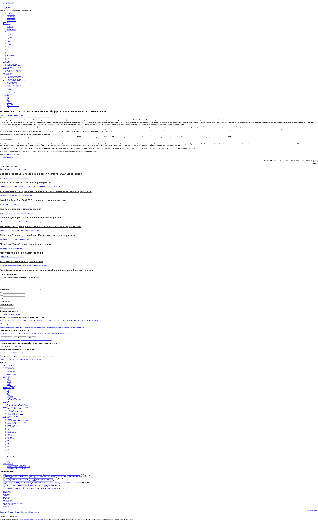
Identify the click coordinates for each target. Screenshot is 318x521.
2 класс (2, 346)
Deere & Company (12, 19)
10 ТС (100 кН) (17, 333)
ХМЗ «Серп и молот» (13, 106)
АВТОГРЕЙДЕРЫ (8, 365)
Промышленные (32, 327)
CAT (8, 25)
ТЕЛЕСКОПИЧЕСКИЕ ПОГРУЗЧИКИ (18, 420)
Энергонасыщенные (79, 327)
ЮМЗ (8, 61)
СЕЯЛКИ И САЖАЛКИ (14, 416)
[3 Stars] (305, 160)
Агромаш (9, 37)
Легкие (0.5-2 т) (4, 352)
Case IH (9, 33)
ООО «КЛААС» (11, 21)
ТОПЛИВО (10, 397)
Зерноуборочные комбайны (14, 70)
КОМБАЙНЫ (7, 403)
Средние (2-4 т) (12, 352)
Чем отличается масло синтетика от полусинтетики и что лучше (59, 482)
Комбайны (6, 68)
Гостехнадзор (7, 22)
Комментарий (4, 289)
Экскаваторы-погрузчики (14, 79)
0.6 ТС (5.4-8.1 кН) (14, 320)
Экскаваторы (7, 74)
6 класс (16, 346)
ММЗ (8, 101)
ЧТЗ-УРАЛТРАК (11, 30)
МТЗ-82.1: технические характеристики (38, 485)
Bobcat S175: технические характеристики (41, 481)
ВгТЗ (8, 41)
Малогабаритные (14, 327)
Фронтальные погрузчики (14, 67)
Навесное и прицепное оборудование (14, 80)
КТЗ (8, 46)
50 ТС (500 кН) (60, 333)
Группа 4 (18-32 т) (32, 359)
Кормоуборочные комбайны (14, 71)
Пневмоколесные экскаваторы (15, 77)
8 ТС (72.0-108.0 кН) (93, 320)
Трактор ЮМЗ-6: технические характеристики (43, 488)
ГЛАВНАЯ (6, 5)
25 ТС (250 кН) (45, 333)
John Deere (10, 34)
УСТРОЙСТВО (11, 398)
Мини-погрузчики (12, 64)
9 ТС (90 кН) (9, 333)
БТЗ (8, 40)
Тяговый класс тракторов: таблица (34, 487)
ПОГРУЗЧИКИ (7, 417)
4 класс (9, 346)
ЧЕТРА (9, 28)
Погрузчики (6, 62)
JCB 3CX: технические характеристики (38, 479)
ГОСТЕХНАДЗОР (8, 388)
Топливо (9, 103)
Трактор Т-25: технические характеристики (41, 478)
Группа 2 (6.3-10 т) (14, 359)
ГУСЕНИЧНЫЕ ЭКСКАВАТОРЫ (16, 465)
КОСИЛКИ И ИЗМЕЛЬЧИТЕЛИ (16, 411)
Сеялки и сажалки (12, 89)
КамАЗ (9, 44)
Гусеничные (3, 314)
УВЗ (8, 58)
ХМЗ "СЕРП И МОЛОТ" (14, 400)
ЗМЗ (8, 100)
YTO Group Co (11, 435)
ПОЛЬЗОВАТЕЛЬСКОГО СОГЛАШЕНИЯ (33, 519)
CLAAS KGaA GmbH (13, 154)
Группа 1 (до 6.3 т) (4, 359)
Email (1, 295)
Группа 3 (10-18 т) (23, 359)
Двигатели (6, 95)
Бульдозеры (6, 24)
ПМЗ (8, 52)
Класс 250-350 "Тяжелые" (29, 340)
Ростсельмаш (10, 55)
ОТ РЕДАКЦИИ (8, 3)
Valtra (8, 36)
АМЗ (8, 97)
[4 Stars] (310, 160)
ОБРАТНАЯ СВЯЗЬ (9, 2)
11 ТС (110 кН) (24, 333)
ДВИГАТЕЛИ (7, 389)
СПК (8, 56)
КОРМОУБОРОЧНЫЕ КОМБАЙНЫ (17, 406)
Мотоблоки (10, 94)
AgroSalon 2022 (11, 16)
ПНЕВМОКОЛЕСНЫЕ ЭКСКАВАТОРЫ (18, 467)
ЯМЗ (8, 107)
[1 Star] (296, 160)
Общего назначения (23, 327)
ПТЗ (8, 53)
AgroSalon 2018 (11, 15)
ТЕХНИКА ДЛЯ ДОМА (10, 423)
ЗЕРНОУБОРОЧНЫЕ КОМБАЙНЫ (17, 404)
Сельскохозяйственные (42, 327)
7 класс (19, 346)
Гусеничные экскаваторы (14, 76)
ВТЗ (8, 43)
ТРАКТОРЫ (6, 428)
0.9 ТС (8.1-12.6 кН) (24, 320)
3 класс (5, 346)
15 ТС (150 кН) (32, 333)
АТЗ (8, 39)
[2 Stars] (300, 160)
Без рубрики (6, 376)
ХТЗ (8, 59)
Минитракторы (11, 92)
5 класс (12, 346)
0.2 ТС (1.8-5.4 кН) (5, 320)
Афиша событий (8, 13)
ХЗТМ (8, 383)
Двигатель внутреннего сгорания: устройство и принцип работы (59, 476)
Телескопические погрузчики (15, 65)
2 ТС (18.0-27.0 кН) (45, 320)
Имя (1, 292)
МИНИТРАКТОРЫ (12, 425)
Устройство (10, 104)
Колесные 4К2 (9, 314)
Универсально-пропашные (67, 327)
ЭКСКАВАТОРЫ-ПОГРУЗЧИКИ (16, 468)
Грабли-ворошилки (12, 82)
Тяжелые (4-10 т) (20, 352)
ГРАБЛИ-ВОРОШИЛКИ (14, 408)
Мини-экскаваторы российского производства (44, 484)
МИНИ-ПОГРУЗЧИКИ (13, 419)
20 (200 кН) (38, 333)
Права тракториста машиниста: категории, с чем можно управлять (61, 475)
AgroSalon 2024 (11, 18)
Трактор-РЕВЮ (5, 8)
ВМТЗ (8, 98)
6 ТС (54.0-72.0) (84, 320)
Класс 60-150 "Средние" (17, 340)
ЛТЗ (8, 47)
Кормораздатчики (12, 83)
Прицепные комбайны (13, 88)
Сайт (1, 298)
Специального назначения (54, 327)
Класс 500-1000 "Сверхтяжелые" (43, 340)
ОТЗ (8, 50)
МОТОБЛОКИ (11, 426)
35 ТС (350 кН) (53, 333)
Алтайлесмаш (10, 438)
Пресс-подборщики (12, 86)
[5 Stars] (315, 160)
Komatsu (9, 380)
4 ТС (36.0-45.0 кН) (65, 320)
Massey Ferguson (11, 432)
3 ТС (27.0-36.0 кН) (55, 320)
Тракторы (6, 31)
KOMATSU (10, 27)
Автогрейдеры (7, 73)
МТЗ (8, 49)
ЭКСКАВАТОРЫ (8, 464)
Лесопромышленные (5, 327)
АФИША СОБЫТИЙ (9, 367)
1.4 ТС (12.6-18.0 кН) (34, 320)
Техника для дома (8, 91)
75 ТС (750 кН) (68, 333)
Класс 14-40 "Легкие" (5, 340)
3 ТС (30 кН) (3, 333)
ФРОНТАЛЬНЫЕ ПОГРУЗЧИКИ (16, 422)
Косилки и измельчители (14, 85)
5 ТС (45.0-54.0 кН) (75, 320)
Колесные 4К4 (16, 314)
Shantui (9, 382)
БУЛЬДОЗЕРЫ (7, 377)
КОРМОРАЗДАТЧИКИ (13, 410)
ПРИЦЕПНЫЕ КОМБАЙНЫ (15, 414)
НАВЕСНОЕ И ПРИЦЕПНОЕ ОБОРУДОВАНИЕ (17, 407)
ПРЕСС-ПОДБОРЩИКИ (14, 413)
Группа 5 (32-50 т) (42, 359)
